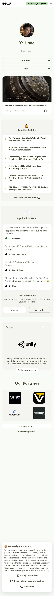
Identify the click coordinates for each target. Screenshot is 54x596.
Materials (19, 98)
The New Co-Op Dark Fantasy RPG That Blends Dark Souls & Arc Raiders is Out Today (24, 178)
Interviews (10, 98)
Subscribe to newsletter (25, 197)
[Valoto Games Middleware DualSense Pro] (15, 397)
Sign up (14, 310)
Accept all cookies (28, 575)
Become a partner (26, 431)
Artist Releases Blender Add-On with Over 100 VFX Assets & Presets (25, 148)
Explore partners (25, 370)
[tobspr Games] (39, 413)
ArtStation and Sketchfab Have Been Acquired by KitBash (23, 167)
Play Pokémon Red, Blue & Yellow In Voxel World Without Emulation (25, 139)
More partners (25, 426)
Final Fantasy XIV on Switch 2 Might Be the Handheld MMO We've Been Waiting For (25, 157)
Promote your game (37, 3)
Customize (28, 586)
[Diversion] (15, 413)
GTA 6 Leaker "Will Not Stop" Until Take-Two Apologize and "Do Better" (26, 188)
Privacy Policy (43, 570)
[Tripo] (39, 397)
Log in (38, 310)
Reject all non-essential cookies (28, 581)
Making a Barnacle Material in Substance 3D (26, 105)
